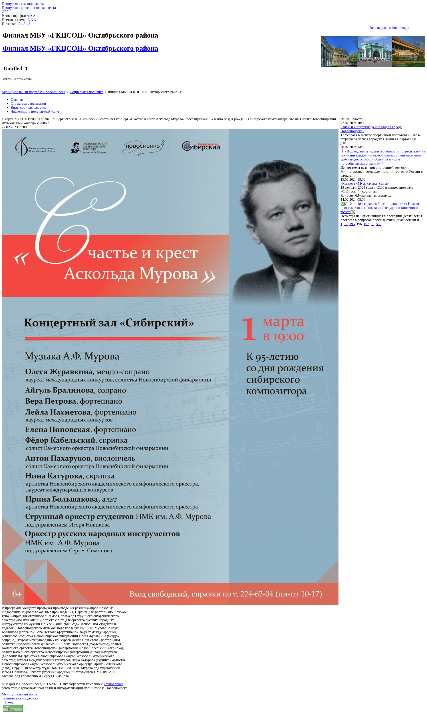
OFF (5, 12)
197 (366, 224)
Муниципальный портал (20, 694)
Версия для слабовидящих (389, 28)
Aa (20, 24)
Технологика (113, 684)
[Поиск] (3, 83)
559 (378, 224)
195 (352, 224)
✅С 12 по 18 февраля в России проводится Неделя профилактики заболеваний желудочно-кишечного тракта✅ (379, 208)
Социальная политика (86, 92)
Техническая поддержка (20, 698)
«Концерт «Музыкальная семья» (364, 183)
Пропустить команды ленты (23, 4)
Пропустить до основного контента (29, 8)
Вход (9, 702)
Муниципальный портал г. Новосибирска (33, 92)
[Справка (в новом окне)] (4, 87)
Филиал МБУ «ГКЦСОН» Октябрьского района (80, 45)
